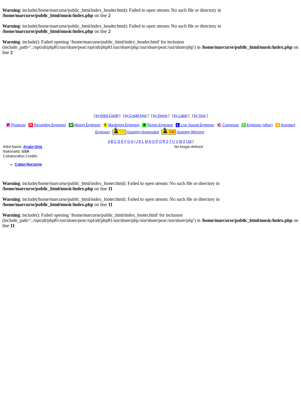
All (190, 141)
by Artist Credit (107, 116)
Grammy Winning (190, 132)
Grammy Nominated (143, 132)
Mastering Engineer (124, 125)
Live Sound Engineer (197, 125)
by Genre (160, 116)
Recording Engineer (50, 125)
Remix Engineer (160, 125)
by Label (181, 116)
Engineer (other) (260, 125)
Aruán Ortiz (32, 147)
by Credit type (136, 116)
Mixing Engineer (87, 125)
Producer (18, 125)
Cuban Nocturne (28, 164)
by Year (200, 116)
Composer (230, 125)
